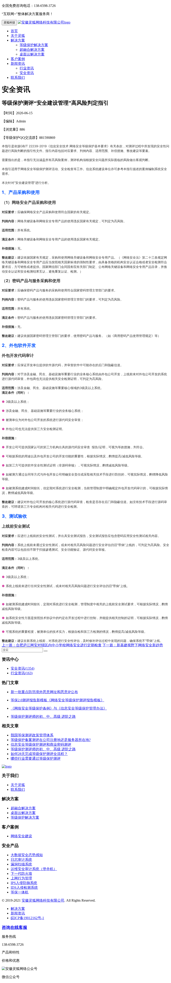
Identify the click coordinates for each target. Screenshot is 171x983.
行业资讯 (27, 68)
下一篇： (109, 645)
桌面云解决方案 (32, 54)
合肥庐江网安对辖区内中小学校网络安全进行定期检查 (59, 645)
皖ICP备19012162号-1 (27, 918)
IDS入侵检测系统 (24, 887)
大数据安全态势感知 (27, 855)
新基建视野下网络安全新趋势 (140, 645)
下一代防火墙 (21, 873)
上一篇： (9, 645)
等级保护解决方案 (34, 45)
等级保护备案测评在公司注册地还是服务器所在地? (51, 740)
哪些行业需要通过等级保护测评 (36, 758)
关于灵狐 (18, 35)
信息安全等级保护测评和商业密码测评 (41, 744)
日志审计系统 (21, 859)
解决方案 (18, 40)
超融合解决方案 (32, 49)
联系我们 (18, 77)
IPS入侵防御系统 (24, 883)
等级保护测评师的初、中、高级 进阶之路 (43, 749)
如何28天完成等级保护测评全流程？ (39, 754)
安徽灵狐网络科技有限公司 (43, 900)
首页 (14, 31)
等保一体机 (19, 892)
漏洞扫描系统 (21, 864)
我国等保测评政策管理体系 (32, 735)
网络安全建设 (21, 836)
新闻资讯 (18, 63)
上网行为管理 (21, 878)
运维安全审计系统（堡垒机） (34, 869)
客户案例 (18, 59)
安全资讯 (27, 73)
